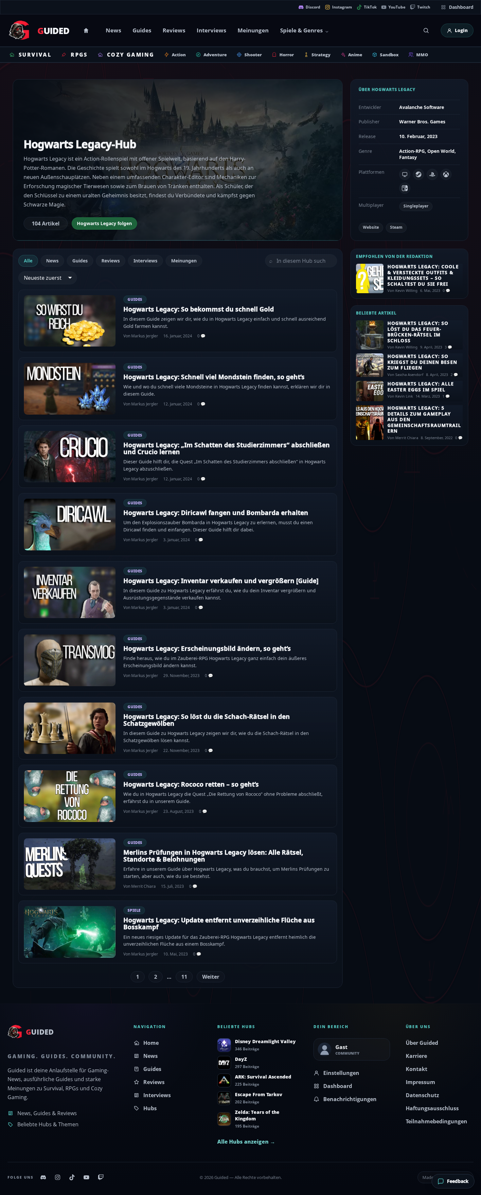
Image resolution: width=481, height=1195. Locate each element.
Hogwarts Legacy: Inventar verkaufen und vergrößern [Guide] (220, 581)
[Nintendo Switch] (404, 188)
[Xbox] (446, 174)
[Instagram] (57, 1177)
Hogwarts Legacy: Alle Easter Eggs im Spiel (420, 387)
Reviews (174, 30)
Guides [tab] (80, 261)
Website (371, 227)
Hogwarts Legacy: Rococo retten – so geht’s (191, 784)
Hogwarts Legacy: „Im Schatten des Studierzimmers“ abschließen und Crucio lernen (226, 448)
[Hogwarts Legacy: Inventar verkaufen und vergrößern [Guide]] (70, 592)
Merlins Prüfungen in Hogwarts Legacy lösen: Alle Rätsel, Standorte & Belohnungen (213, 856)
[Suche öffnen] (426, 30)
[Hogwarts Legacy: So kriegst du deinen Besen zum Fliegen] (369, 365)
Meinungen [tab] (184, 261)
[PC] (404, 174)
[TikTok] (72, 1177)
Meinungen (253, 30)
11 (184, 976)
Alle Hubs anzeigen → (246, 1141)
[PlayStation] (432, 174)
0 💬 (201, 336)
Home (87, 30)
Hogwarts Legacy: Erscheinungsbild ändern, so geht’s (207, 648)
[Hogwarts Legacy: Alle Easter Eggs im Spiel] (369, 391)
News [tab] (52, 261)
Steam (396, 227)
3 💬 (448, 347)
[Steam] (418, 174)
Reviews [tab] (110, 261)
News (113, 30)
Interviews (211, 30)
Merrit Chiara (143, 886)
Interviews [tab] (145, 261)
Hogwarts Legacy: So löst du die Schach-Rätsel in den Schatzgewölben (206, 720)
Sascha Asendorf (409, 374)
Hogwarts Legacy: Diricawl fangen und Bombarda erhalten (215, 512)
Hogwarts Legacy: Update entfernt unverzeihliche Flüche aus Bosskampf (219, 923)
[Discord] (43, 1177)
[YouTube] (86, 1177)
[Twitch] (100, 1177)
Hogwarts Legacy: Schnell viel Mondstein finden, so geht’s (214, 377)
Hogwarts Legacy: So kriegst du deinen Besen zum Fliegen (422, 362)
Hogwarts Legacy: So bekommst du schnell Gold (198, 309)
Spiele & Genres (301, 30)
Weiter (210, 976)
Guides (142, 30)
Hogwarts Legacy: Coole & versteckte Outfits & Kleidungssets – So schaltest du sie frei (423, 275)
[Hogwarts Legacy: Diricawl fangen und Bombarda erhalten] (70, 524)
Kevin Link (404, 396)
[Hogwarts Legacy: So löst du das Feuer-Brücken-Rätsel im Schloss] (369, 334)
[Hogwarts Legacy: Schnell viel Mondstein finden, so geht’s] (70, 389)
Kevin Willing (406, 290)
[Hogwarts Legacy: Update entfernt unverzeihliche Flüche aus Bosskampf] (70, 932)
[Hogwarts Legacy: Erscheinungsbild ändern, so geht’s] (70, 660)
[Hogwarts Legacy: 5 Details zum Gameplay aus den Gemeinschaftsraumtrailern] (369, 422)
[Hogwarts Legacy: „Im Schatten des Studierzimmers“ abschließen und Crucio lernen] (70, 457)
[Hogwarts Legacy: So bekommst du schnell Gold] (70, 321)
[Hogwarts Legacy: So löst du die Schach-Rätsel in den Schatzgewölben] (70, 728)
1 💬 (446, 396)
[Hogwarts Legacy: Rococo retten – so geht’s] (70, 796)
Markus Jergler (144, 336)
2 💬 (454, 374)
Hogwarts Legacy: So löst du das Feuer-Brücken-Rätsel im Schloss (417, 332)
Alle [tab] (28, 261)
